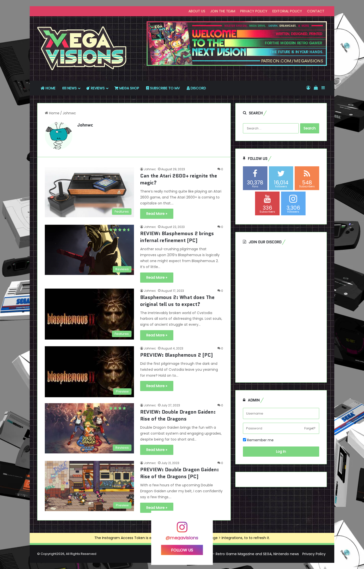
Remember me (260, 440)
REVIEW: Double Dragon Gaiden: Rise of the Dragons (178, 415)
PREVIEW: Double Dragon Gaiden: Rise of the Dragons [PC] (179, 473)
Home (53, 113)
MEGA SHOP (128, 88)
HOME (50, 88)
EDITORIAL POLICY (287, 11)
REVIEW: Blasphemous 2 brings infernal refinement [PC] (177, 237)
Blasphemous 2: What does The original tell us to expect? (177, 301)
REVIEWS (97, 88)
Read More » (156, 213)
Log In (281, 451)
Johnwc (85, 125)
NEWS (71, 88)
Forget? (309, 428)
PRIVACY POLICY (253, 11)
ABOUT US (196, 11)
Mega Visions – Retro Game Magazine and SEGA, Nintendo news (244, 553)
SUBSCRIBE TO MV (164, 88)
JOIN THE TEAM (222, 11)
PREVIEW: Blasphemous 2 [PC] (176, 354)
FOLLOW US (182, 550)
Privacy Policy (314, 553)
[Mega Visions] (82, 48)
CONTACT (315, 11)
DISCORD (198, 88)
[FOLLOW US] (182, 529)
